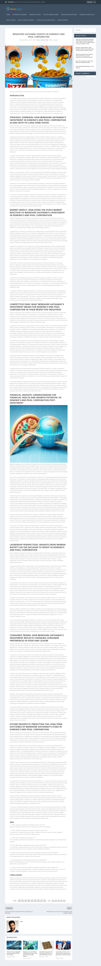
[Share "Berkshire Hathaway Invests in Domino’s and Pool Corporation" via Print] (44, 900)
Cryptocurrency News (51, 14)
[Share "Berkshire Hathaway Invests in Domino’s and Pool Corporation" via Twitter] (22, 900)
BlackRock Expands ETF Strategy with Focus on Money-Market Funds (46, 953)
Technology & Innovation (46, 20)
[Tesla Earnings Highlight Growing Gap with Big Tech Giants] (14, 945)
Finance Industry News (69, 14)
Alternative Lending (19, 14)
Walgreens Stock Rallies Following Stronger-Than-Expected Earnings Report (30, 954)
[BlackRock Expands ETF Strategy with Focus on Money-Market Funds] (46, 945)
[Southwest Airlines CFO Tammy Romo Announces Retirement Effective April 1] (63, 945)
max (26, 40)
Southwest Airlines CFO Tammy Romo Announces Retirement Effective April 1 (63, 954)
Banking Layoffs (35, 14)
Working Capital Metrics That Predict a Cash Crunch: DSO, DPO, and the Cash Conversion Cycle (85, 49)
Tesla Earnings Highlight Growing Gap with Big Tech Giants (14, 953)
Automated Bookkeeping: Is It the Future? (85, 67)
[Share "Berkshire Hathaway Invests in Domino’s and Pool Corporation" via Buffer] (35, 900)
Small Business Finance (26, 20)
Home (8, 14)
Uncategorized (62, 20)
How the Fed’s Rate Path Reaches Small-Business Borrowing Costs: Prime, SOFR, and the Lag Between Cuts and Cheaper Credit (85, 41)
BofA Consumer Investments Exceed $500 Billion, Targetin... (30, 2)
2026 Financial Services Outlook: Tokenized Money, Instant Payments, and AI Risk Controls (84, 56)
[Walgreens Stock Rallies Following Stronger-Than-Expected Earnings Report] (30, 945)
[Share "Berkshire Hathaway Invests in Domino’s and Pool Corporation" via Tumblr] (25, 900)
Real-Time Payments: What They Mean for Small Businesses (84, 61)
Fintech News (10, 20)
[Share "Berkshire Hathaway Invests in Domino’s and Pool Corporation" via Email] (41, 900)
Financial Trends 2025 (86, 14)
